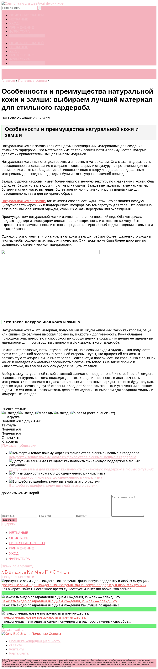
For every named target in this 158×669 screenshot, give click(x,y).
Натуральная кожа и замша (24, 201)
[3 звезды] (45, 413)
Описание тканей (26, 15)
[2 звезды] (27, 413)
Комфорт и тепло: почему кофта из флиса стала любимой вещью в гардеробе (72, 457)
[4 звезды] (62, 413)
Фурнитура (19, 31)
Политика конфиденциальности (35, 641)
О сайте (15, 645)
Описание (19, 538)
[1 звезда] (10, 413)
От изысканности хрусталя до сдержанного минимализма (55, 477)
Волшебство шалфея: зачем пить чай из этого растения (54, 485)
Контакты (16, 649)
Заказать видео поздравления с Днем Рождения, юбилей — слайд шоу (59, 601)
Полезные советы (27, 35)
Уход (13, 23)
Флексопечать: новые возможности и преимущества (44, 617)
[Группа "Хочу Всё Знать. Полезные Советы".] (31, 634)
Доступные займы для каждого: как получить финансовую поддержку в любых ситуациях (81, 469)
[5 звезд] (78, 413)
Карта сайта (19, 653)
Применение (21, 27)
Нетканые (18, 19)
